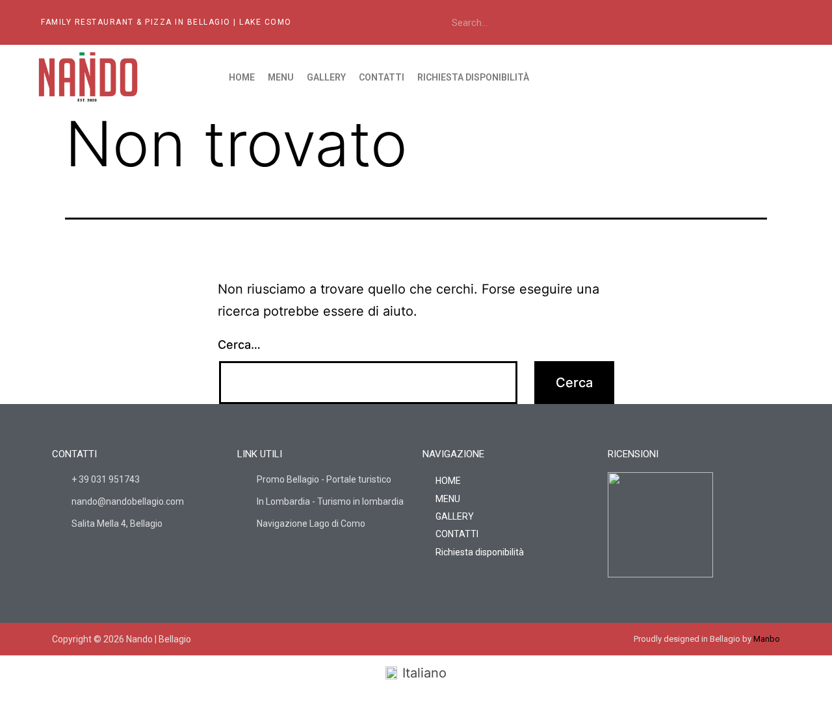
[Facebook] (697, 22)
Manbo (766, 639)
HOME (242, 77)
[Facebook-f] (390, 639)
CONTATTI (381, 77)
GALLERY (326, 77)
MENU (281, 77)
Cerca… (239, 344)
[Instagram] (725, 22)
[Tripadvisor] (753, 22)
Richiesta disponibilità (473, 77)
